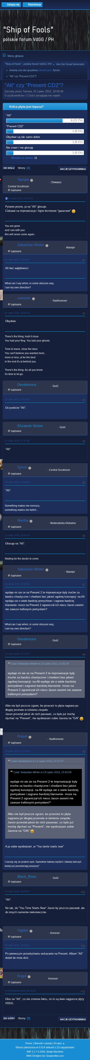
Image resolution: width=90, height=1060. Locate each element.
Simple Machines (54, 1051)
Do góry (9, 1018)
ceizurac (24, 298)
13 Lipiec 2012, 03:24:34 (17, 535)
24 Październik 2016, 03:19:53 (20, 990)
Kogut (21, 976)
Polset (22, 736)
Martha (22, 520)
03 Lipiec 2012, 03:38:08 (17, 482)
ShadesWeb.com (55, 1056)
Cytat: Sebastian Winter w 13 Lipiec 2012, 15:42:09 (40, 663)
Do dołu (9, 168)
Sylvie (56, 70)
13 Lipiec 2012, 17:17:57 (17, 654)
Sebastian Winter (30, 245)
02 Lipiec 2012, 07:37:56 (17, 440)
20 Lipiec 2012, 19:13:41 (17, 945)
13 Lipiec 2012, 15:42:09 (17, 584)
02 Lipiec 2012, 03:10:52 (17, 399)
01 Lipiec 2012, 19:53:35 (17, 259)
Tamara (23, 180)
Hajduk (22, 930)
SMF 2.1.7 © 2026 (36, 1051)
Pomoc (28, 1043)
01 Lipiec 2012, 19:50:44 (20, 198)
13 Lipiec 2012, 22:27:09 (17, 751)
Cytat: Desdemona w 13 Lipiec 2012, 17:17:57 (37, 761)
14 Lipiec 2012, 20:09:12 (17, 891)
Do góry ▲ (59, 1043)
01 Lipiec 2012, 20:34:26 (17, 313)
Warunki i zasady (43, 1043)
